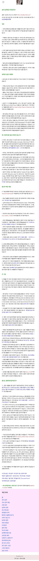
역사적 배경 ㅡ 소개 (17, 159)
